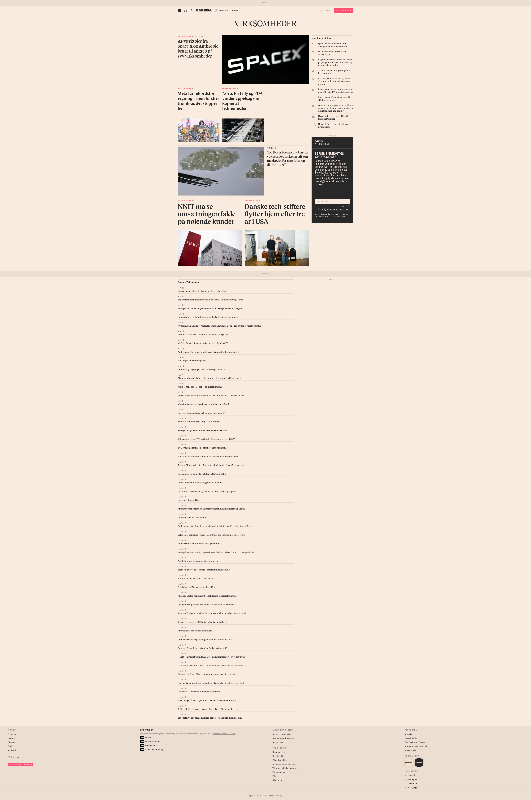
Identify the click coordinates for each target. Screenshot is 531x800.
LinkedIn (411, 775)
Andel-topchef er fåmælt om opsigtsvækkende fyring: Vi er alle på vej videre (214, 525)
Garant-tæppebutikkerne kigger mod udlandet (200, 482)
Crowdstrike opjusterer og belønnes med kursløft (201, 412)
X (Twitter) (412, 787)
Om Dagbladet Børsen (415, 742)
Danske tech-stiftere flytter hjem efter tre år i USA (202, 290)
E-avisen (15, 757)
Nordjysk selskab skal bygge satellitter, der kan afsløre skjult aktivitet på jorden (216, 552)
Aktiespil (12, 750)
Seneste (12, 742)
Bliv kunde (277, 780)
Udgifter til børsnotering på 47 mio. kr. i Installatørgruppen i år (208, 491)
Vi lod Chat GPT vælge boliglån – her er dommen (334, 72)
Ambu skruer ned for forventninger (195, 630)
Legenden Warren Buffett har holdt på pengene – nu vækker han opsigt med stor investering (335, 62)
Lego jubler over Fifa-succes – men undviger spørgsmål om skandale (211, 665)
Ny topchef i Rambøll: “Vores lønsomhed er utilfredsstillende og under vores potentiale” (221, 325)
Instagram (412, 779)
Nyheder (12, 734)
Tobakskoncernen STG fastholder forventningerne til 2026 (206, 438)
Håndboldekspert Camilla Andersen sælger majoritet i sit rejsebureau (211, 656)
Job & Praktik (411, 738)
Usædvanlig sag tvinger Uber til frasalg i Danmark (333, 117)
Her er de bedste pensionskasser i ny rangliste (334, 125)
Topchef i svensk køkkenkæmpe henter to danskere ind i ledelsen (210, 717)
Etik (274, 776)
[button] (185, 10)
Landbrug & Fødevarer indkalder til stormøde (200, 691)
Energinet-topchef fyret (189, 499)
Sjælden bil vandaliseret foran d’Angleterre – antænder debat (333, 45)
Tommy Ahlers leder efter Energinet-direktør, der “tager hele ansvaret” (212, 465)
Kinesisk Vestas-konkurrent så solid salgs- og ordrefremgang (207, 595)
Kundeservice (278, 752)
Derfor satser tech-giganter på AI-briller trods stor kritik (205, 639)
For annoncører (279, 772)
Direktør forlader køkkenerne (192, 517)
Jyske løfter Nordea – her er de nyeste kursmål (200, 386)
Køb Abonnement (343, 10)
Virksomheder (184, 36)
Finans (146, 737)
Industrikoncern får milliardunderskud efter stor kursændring (208, 316)
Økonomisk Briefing (152, 749)
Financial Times (150, 741)
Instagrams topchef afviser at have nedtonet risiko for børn (206, 604)
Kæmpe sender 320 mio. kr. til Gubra (195, 578)
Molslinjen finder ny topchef (192, 360)
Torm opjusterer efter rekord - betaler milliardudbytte (204, 569)
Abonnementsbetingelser (284, 764)
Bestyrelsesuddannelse (283, 738)
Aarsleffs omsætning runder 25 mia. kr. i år (198, 560)
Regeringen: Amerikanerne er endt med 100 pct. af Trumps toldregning (335, 90)
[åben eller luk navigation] (180, 10)
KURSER (235, 10)
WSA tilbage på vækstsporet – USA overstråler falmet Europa (207, 700)
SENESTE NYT (224, 10)
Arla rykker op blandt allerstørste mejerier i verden (202, 430)
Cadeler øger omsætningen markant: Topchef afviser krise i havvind (211, 682)
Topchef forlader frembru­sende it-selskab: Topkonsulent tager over (210, 299)
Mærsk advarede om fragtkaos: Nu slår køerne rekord (334, 98)
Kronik (270, 148)
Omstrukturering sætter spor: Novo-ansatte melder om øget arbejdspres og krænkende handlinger (335, 108)
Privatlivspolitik (279, 760)
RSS (10, 746)
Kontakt (408, 734)
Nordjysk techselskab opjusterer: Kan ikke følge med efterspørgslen (210, 308)
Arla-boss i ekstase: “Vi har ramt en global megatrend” (204, 334)
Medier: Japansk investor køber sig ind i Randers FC (203, 343)
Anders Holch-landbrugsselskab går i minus (199, 543)
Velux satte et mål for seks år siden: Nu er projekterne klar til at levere (211, 534)
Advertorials (410, 750)
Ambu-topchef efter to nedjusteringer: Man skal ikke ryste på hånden (211, 508)
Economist (148, 745)
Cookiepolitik (278, 756)
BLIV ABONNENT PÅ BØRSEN (20, 764)
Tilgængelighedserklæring (284, 768)
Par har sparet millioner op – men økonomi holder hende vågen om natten (334, 81)
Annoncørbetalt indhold (416, 746)
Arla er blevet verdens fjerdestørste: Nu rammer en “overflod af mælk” (211, 395)
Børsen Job (277, 742)
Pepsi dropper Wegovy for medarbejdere (197, 586)
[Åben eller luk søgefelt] (191, 10)
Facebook (412, 783)
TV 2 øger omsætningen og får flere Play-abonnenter (203, 447)
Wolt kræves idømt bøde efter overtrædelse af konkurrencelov (208, 456)
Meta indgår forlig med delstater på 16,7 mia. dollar (202, 473)
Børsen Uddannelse (281, 734)
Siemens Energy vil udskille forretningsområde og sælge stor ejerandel (212, 613)
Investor (11, 738)
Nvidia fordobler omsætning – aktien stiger (333, 53)
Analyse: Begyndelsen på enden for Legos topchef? (202, 647)
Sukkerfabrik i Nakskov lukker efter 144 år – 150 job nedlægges (208, 708)
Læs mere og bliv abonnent (224, 734)
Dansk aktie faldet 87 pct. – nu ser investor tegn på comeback (207, 674)
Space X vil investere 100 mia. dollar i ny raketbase (202, 621)
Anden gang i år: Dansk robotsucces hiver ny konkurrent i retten (209, 351)
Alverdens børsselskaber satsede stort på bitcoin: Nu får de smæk (209, 377)
